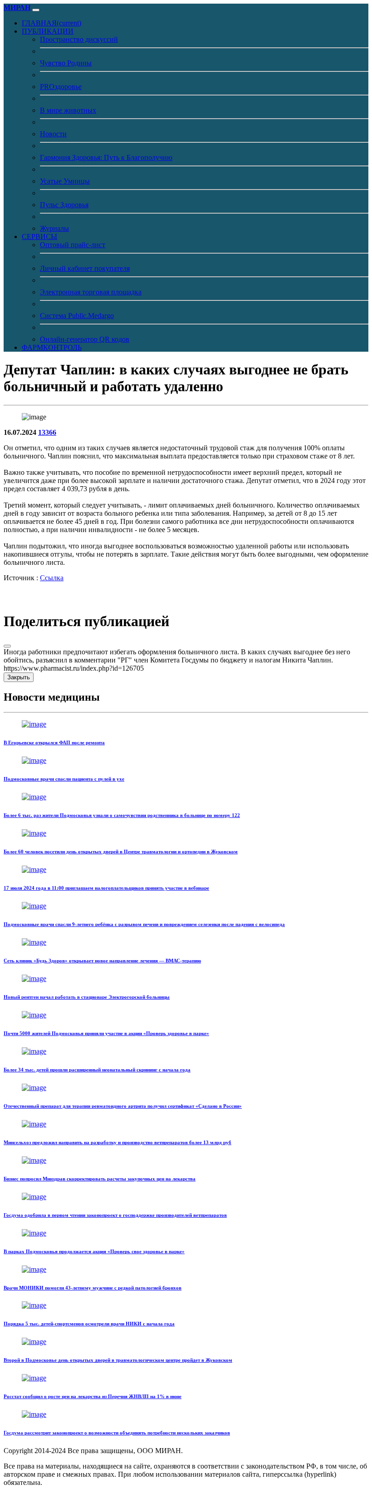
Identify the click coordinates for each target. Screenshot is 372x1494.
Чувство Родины (66, 63)
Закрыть (18, 677)
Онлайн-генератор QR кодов (84, 339)
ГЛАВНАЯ (51, 23)
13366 (47, 432)
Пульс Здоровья (64, 205)
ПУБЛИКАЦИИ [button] (47, 31)
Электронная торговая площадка (91, 292)
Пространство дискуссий (79, 39)
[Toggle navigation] (35, 10)
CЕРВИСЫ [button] (39, 236)
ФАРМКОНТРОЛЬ (52, 347)
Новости (53, 134)
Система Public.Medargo (77, 315)
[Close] (7, 646)
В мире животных (68, 110)
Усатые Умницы (65, 181)
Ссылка (52, 578)
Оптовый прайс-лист (72, 245)
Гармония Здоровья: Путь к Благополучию (106, 157)
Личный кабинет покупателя (85, 268)
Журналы (54, 228)
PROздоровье (61, 86)
